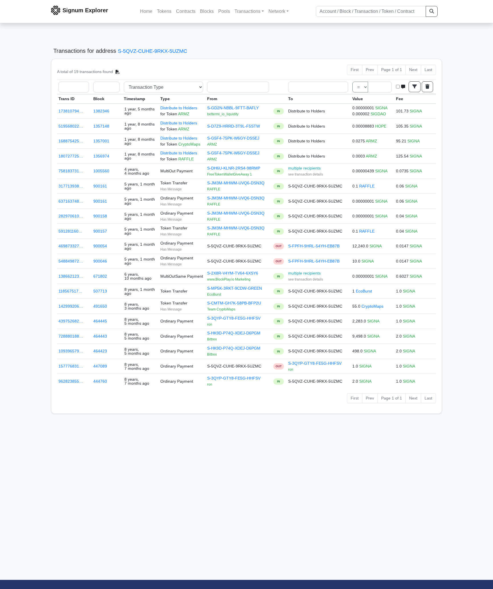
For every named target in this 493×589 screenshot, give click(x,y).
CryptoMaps (372, 306)
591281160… (70, 231)
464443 (100, 336)
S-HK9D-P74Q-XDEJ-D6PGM (233, 333)
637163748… (70, 201)
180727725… (70, 156)
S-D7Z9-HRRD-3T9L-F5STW (233, 126)
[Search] (432, 11)
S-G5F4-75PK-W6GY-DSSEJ (233, 138)
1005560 (101, 171)
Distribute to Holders (178, 108)
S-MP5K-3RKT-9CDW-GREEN (234, 288)
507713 (100, 291)
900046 (100, 261)
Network (276, 11)
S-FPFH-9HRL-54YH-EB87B (314, 246)
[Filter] (415, 86)
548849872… (70, 261)
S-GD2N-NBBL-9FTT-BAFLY (233, 108)
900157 (100, 231)
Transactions (247, 11)
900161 (100, 186)
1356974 (101, 156)
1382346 (101, 111)
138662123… (70, 276)
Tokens (164, 11)
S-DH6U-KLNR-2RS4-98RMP (233, 168)
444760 (100, 381)
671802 (100, 276)
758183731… (70, 171)
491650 (100, 306)
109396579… (70, 351)
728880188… (70, 336)
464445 (100, 321)
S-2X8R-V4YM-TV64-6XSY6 (232, 273)
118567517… (70, 291)
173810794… (70, 111)
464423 (100, 351)
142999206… (70, 306)
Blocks (207, 11)
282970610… (70, 216)
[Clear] (427, 86)
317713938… (70, 186)
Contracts (185, 11)
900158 (100, 216)
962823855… (70, 381)
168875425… (70, 141)
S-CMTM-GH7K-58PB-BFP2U (234, 303)
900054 (100, 246)
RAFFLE (367, 186)
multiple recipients (304, 168)
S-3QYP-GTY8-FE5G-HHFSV (233, 318)
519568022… (70, 126)
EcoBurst (364, 291)
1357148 (101, 126)
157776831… (70, 366)
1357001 (101, 141)
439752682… (70, 321)
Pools (224, 11)
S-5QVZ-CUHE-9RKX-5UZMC (152, 51)
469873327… (70, 246)
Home (146, 11)
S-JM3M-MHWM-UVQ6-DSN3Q (235, 183)
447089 (100, 366)
